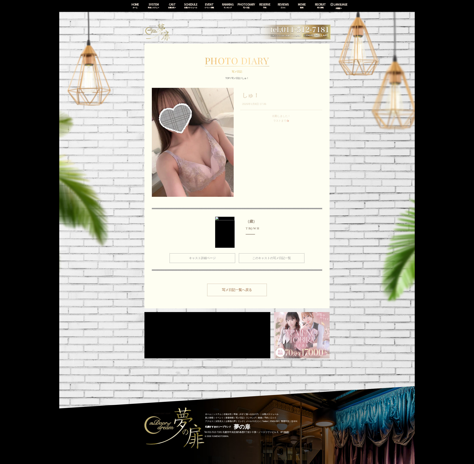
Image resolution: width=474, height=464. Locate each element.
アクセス (209, 421)
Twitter (265, 421)
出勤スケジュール (270, 414)
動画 (260, 418)
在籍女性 (227, 414)
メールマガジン (253, 421)
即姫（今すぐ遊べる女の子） (247, 414)
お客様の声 (231, 421)
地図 (286, 432)
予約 (266, 418)
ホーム (208, 414)
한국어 (294, 421)
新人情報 (209, 418)
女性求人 (219, 421)
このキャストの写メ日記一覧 (271, 258)
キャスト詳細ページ (202, 258)
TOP (227, 78)
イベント (219, 418)
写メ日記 (235, 78)
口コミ (273, 418)
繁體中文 (285, 421)
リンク (241, 421)
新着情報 (230, 418)
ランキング (251, 418)
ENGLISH (274, 421)
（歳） (251, 221)
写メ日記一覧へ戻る (237, 290)
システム (217, 414)
